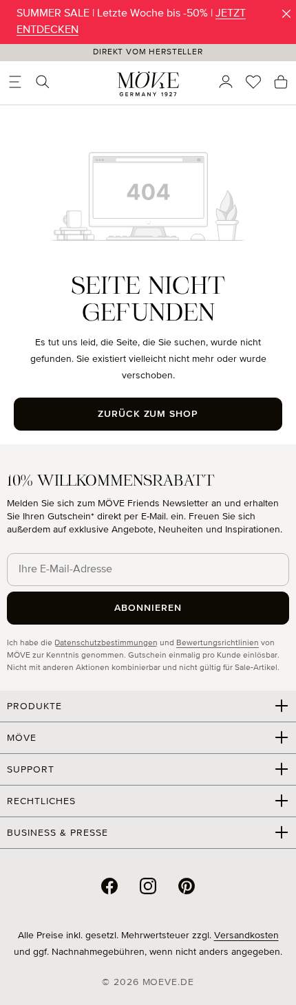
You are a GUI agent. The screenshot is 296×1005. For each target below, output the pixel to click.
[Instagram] (148, 886)
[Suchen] (42, 82)
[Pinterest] (186, 886)
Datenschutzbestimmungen (106, 643)
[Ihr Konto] (226, 82)
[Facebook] (109, 886)
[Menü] (15, 82)
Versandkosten (246, 935)
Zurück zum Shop (148, 414)
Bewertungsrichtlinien (217, 643)
